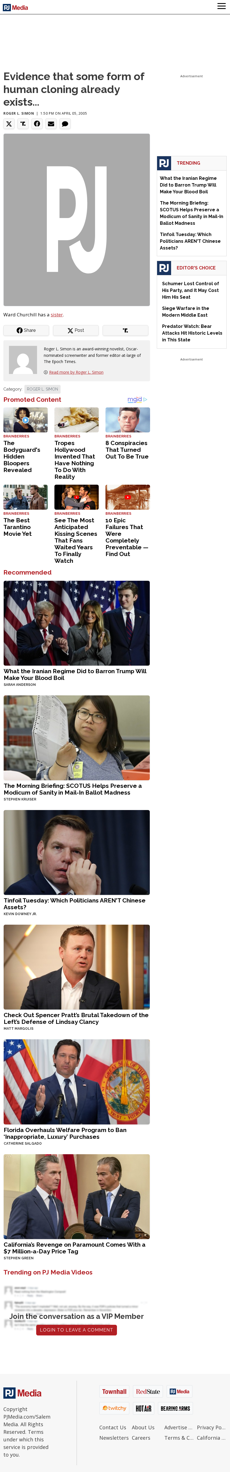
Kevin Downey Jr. (20, 914)
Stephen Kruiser (20, 799)
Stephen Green (19, 1258)
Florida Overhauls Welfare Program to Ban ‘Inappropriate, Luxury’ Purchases (65, 1133)
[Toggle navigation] (221, 7)
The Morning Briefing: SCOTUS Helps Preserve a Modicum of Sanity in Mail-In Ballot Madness (73, 789)
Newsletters (114, 1437)
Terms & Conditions (179, 1437)
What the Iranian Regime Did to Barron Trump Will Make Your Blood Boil (75, 674)
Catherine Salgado (23, 1144)
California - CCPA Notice (212, 1437)
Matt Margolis (18, 1029)
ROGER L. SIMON (42, 389)
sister (57, 314)
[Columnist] (25, 359)
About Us (143, 1427)
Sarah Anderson (20, 685)
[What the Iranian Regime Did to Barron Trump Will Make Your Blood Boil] (77, 622)
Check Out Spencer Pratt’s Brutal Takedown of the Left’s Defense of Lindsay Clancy (76, 1018)
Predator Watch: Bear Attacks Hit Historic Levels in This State (192, 333)
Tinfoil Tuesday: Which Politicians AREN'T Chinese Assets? (75, 904)
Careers (141, 1437)
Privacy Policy (212, 1427)
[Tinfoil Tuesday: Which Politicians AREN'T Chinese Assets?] (77, 852)
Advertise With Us (179, 1427)
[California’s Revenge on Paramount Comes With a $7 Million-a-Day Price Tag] (77, 1195)
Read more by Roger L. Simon (76, 372)
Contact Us (112, 1427)
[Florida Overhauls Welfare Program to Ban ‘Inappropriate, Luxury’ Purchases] (77, 1081)
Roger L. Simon (18, 113)
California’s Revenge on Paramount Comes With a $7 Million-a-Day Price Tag (75, 1248)
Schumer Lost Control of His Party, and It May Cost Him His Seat (190, 290)
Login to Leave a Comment (76, 1330)
